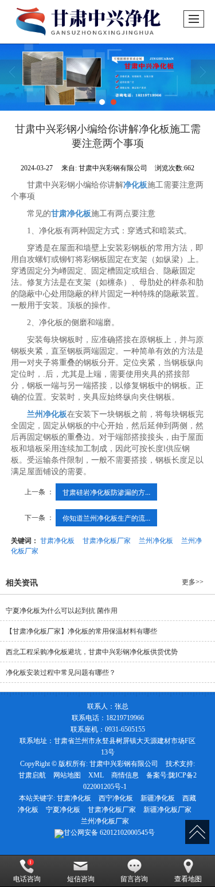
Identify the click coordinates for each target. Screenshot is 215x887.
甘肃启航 (32, 775)
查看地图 (188, 879)
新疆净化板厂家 (167, 810)
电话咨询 (27, 879)
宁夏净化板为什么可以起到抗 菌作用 (62, 611)
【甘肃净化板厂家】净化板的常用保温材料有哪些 (81, 631)
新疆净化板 (157, 798)
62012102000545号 (109, 833)
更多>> (193, 582)
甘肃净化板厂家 (107, 540)
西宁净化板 (116, 798)
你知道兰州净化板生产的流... (106, 517)
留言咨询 (134, 879)
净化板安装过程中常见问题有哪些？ (61, 673)
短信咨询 (81, 879)
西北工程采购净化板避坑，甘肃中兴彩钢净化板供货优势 (92, 652)
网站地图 (67, 775)
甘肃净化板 (57, 540)
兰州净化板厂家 (105, 821)
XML (96, 775)
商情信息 (125, 775)
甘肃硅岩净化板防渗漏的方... (106, 492)
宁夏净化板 (63, 810)
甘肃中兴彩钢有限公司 (123, 764)
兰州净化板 (156, 540)
